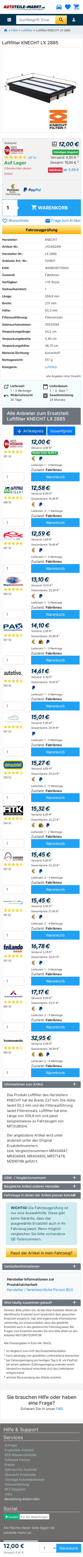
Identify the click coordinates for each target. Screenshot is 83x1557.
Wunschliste (15, 220)
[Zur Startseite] (6, 30)
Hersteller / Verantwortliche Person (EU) (40, 1289)
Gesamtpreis (61, 431)
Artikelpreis (30, 431)
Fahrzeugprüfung (41, 230)
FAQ (59, 1408)
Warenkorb (49, 207)
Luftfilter (26, 30)
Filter (14, 30)
